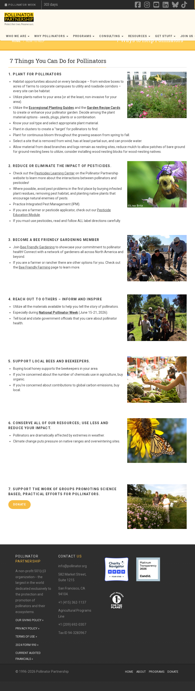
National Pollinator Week (58, 312)
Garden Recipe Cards (103, 108)
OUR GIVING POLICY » (29, 620)
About (141, 671)
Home (129, 671)
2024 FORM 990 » (27, 645)
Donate (172, 671)
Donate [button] (19, 504)
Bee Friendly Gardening (37, 247)
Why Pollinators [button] (50, 36)
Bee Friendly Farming (34, 267)
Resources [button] (138, 36)
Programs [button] (82, 36)
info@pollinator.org (72, 566)
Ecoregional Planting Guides (51, 108)
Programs (156, 671)
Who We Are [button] (16, 36)
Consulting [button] (110, 36)
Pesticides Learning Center (54, 173)
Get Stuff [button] (164, 36)
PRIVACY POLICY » (27, 628)
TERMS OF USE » (26, 636)
